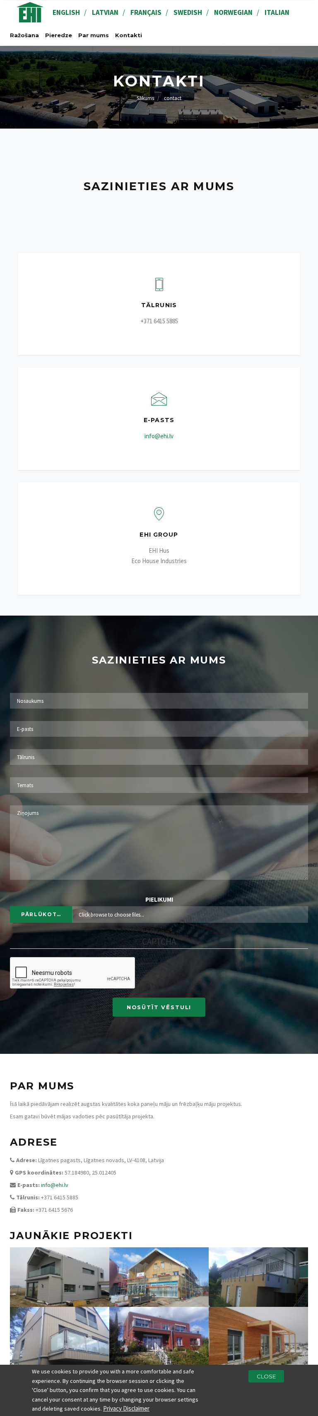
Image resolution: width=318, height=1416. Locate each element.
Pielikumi (159, 899)
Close (266, 1376)
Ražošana (24, 35)
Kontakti (128, 35)
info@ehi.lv (159, 436)
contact (172, 98)
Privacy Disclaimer (126, 1408)
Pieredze (58, 35)
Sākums (145, 98)
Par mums (93, 35)
